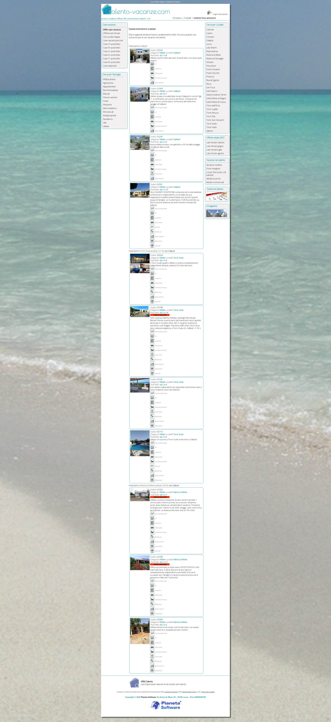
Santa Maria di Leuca (216, 101)
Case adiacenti (109, 65)
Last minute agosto (215, 153)
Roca (208, 83)
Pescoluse (211, 65)
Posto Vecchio (213, 73)
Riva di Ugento (212, 80)
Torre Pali (210, 116)
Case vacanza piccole (113, 40)
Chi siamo (177, 18)
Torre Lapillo (212, 109)
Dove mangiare (213, 168)
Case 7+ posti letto (111, 58)
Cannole (210, 29)
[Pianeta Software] (165, 710)
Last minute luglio (214, 149)
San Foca (210, 87)
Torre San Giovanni (215, 120)
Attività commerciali (215, 182)
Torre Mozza (212, 112)
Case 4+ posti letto (111, 47)
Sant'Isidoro (211, 91)
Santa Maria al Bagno (216, 98)
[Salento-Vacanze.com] (135, 13)
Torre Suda (211, 123)
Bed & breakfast (110, 90)
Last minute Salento (215, 142)
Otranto (209, 62)
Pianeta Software (148, 697)
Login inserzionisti (220, 14)
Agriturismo (108, 82)
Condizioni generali (171, 692)
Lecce (209, 44)
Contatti (188, 18)
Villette (106, 126)
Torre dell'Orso (213, 105)
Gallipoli (209, 40)
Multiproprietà (109, 115)
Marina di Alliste (213, 54)
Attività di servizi (213, 178)
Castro (209, 33)
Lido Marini (211, 47)
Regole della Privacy (189, 692)
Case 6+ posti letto (111, 54)
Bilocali (106, 93)
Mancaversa (212, 51)
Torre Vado (211, 127)
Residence (108, 119)
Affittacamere (109, 79)
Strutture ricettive (214, 165)
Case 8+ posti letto (111, 62)
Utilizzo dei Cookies (208, 692)
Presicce (210, 76)
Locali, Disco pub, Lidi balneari (216, 173)
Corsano (210, 36)
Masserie (107, 104)
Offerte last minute (111, 33)
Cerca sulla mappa (111, 36)
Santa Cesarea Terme (216, 94)
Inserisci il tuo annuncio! (205, 18)
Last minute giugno (215, 146)
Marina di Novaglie (214, 58)
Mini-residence (110, 108)
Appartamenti (109, 86)
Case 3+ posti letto (111, 44)
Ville (105, 122)
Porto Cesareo (213, 69)
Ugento (209, 130)
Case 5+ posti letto (111, 51)
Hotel (105, 101)
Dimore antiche (110, 97)
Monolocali (108, 111)
